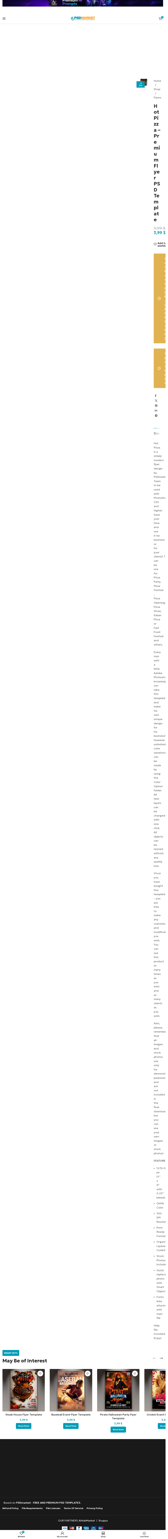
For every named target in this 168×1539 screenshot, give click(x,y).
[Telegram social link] (156, 415)
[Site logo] (83, 18)
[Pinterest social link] (156, 405)
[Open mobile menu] (4, 18)
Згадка (103, 1520)
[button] (144, 82)
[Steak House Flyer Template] (23, 1390)
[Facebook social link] (156, 395)
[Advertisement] (83, 53)
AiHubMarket (87, 1520)
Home (157, 80)
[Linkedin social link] (156, 410)
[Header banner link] (83, 3)
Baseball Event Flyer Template (71, 1414)
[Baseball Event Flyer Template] (71, 1390)
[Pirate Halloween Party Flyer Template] (118, 1390)
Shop (157, 89)
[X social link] (156, 400)
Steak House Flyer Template (23, 1414)
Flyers (157, 97)
